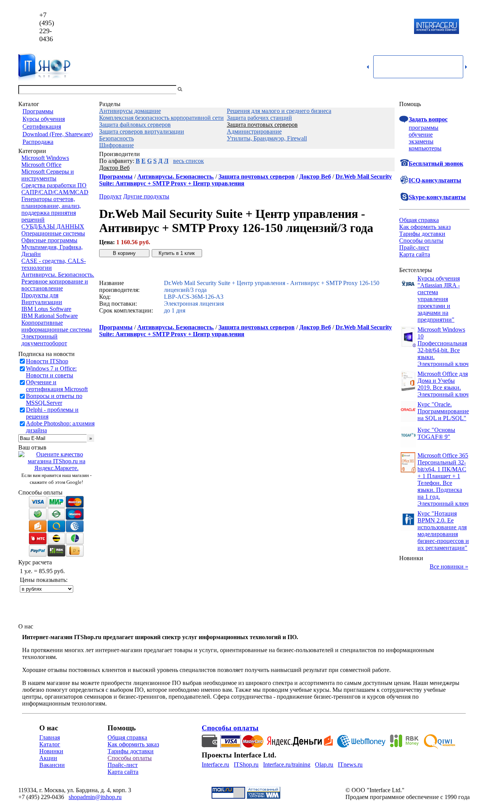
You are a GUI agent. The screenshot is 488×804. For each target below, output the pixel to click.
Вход (463, 89)
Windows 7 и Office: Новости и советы (51, 372)
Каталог (49, 744)
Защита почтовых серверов (262, 124)
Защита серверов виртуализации (141, 131)
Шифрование (116, 145)
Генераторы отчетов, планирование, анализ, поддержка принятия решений (51, 209)
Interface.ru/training (286, 764)
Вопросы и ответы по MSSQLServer (54, 399)
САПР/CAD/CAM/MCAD (54, 192)
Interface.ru (215, 764)
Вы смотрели (196, 89)
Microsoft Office (41, 164)
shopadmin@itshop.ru (341, 27)
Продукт (110, 196)
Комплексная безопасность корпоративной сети (161, 117)
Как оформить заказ (425, 227)
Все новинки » (449, 566)
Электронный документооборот (44, 339)
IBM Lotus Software (46, 309)
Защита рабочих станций (259, 117)
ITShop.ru (246, 764)
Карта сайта (414, 254)
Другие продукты (146, 196)
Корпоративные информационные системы (56, 326)
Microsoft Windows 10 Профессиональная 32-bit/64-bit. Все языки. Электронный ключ (443, 346)
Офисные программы (49, 240)
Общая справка (419, 220)
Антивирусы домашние (130, 111)
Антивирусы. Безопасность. (57, 274)
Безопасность (116, 138)
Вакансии (52, 765)
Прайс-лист (414, 247)
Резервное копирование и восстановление (54, 285)
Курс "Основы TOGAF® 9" (436, 433)
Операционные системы (53, 233)
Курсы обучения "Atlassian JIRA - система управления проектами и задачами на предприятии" (438, 299)
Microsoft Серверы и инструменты (47, 175)
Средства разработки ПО (54, 185)
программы (423, 127)
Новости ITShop (47, 361)
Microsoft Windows (45, 158)
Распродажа (37, 142)
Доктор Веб (114, 167)
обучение (421, 134)
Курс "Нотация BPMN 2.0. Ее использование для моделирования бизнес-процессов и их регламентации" (443, 530)
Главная (49, 737)
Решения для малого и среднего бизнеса (279, 111)
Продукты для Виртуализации (41, 298)
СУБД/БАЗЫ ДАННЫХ (52, 226)
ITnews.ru (350, 764)
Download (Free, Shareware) (57, 134)
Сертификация (41, 126)
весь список (188, 161)
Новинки (51, 751)
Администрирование (254, 131)
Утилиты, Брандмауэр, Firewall (267, 138)
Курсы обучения (43, 119)
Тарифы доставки (422, 233)
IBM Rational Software (49, 316)
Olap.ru (324, 764)
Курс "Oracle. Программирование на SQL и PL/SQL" (443, 411)
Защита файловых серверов (135, 124)
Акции (48, 758)
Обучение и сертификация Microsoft (57, 385)
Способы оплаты (421, 240)
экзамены (421, 141)
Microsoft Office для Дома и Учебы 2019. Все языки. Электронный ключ (443, 384)
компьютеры (425, 148)
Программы (37, 111)
